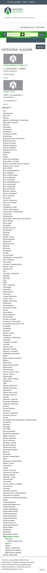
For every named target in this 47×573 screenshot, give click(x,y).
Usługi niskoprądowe (10, 509)
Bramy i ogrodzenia (10, 193)
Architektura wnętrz (10, 134)
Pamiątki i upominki (10, 394)
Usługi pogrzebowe (10, 513)
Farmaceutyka (8, 255)
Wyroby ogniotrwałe (10, 555)
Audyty (5, 157)
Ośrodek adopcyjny (10, 388)
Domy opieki (7, 223)
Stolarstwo (6, 454)
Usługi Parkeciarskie (10, 511)
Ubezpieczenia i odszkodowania (14, 493)
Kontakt (32, 2)
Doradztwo (7, 225)
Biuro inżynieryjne (9, 184)
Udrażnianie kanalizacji (11, 495)
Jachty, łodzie (8, 298)
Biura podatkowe (9, 177)
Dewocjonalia (8, 216)
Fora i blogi (7, 262)
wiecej (5, 78)
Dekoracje (9, 539)
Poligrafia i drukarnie (10, 404)
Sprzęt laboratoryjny (10, 449)
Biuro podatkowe (9, 186)
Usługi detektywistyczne (11, 504)
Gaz (4, 271)
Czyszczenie (7, 214)
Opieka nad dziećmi (10, 385)
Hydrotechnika (8, 292)
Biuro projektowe (9, 189)
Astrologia (6, 152)
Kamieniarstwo (8, 305)
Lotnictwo (6, 344)
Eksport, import (8, 237)
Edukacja (6, 232)
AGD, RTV (6, 115)
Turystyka (6, 488)
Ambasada (7, 127)
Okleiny (8, 545)
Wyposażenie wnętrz (11, 536)
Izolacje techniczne (10, 296)
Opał (5, 383)
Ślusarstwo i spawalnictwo (12, 461)
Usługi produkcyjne (10, 516)
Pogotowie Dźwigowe (10, 401)
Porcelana (6, 410)
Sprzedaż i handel (9, 442)
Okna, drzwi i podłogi (10, 378)
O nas (24, 2)
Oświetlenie (7, 390)
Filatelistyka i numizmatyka (12, 257)
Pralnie (5, 417)
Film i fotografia (8, 259)
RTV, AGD (6, 429)
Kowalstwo (7, 326)
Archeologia (7, 129)
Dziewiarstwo (7, 230)
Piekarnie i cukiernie (10, 399)
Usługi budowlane (9, 502)
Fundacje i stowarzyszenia (12, 264)
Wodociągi (6, 532)
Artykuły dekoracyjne (15, 541)
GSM (5, 282)
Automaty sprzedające (11, 159)
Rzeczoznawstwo (9, 431)
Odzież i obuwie (8, 374)
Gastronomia (7, 269)
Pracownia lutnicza (9, 415)
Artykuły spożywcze (10, 145)
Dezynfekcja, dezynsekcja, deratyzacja (17, 218)
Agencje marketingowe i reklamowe (16, 120)
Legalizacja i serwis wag (11, 337)
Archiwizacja (7, 136)
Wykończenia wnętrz (10, 534)
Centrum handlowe (10, 202)
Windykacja (7, 529)
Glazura (8, 543)
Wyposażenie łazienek (13, 550)
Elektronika (7, 241)
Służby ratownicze (9, 438)
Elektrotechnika (8, 243)
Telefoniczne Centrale (11, 472)
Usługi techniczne (9, 523)
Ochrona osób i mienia (11, 372)
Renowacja (7, 422)
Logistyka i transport (10, 342)
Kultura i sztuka (8, 333)
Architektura (7, 131)
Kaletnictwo (7, 303)
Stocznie (6, 452)
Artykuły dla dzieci (9, 143)
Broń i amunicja (8, 195)
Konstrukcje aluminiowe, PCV (13, 324)
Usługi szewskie (8, 520)
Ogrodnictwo (7, 376)
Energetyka (7, 250)
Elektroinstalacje (9, 239)
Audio (5, 154)
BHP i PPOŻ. (7, 168)
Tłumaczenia (7, 486)
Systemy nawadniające (11, 456)
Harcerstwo (7, 287)
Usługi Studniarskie (10, 518)
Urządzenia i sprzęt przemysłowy (15, 497)
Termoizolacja (8, 479)
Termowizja (7, 481)
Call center (7, 198)
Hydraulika (7, 289)
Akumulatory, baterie (10, 122)
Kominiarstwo (8, 317)
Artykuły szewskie (9, 147)
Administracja (8, 113)
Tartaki (5, 468)
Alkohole (6, 125)
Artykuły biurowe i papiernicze (14, 138)
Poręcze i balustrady (10, 413)
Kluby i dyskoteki (9, 314)
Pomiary (6, 406)
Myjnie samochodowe (11, 365)
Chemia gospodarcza (10, 209)
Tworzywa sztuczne (10, 491)
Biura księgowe (8, 173)
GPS (4, 280)
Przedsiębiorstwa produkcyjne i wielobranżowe (20, 420)
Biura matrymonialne (10, 175)
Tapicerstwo (7, 465)
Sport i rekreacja (9, 440)
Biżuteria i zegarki (9, 191)
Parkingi (6, 397)
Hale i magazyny (9, 285)
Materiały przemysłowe (11, 353)
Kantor (5, 310)
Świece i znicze (8, 463)
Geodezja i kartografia (11, 273)
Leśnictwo (6, 340)
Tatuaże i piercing (9, 470)
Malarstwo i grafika (10, 349)
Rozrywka (6, 426)
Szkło (5, 458)
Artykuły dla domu (9, 141)
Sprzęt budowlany (9, 445)
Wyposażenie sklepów (13, 552)
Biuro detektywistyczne (11, 182)
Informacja (7, 294)
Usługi (5, 500)
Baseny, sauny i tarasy (11, 166)
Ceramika (6, 205)
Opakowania (7, 381)
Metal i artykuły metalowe (12, 358)
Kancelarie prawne (9, 308)
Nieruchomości (8, 369)
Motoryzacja (7, 362)
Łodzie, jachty (8, 346)
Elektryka (6, 246)
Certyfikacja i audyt (10, 207)
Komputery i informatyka (12, 321)
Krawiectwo (7, 328)
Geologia (6, 275)
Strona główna (14, 2)
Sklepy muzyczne (9, 436)
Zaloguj (40, 47)
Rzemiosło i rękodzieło (11, 433)
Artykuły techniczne (10, 150)
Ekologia (6, 234)
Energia (6, 253)
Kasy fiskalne (7, 312)
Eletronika (6, 248)
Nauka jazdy (7, 367)
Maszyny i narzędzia (10, 351)
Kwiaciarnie (7, 335)
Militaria (6, 360)
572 (4, 111)
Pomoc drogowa (9, 408)
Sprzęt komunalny (9, 447)
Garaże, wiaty (8, 266)
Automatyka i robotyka (11, 161)
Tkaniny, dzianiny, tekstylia (12, 484)
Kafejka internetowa (10, 301)
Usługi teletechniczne (10, 525)
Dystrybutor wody (9, 227)
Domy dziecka (8, 221)
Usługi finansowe (9, 507)
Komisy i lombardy (9, 319)
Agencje (6, 118)
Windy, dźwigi (8, 527)
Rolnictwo (6, 424)
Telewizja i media (9, 477)
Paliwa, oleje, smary (10, 392)
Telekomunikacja (9, 474)
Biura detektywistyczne (11, 170)
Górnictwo (6, 278)
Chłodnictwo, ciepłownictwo (13, 211)
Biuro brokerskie (9, 179)
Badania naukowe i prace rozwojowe (16, 163)
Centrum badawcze (10, 200)
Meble (5, 356)
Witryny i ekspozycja (12, 548)
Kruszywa (6, 330)
